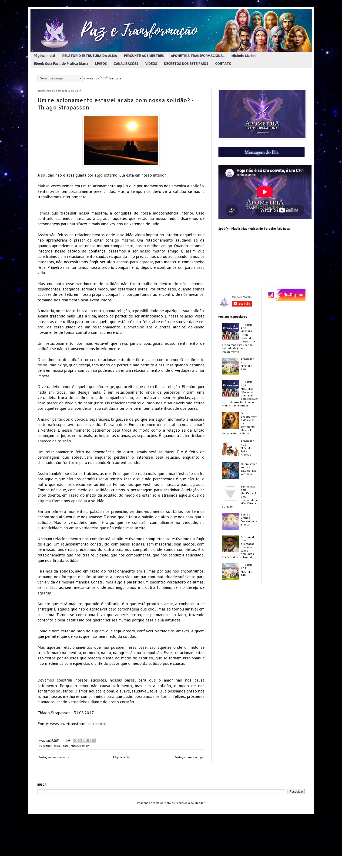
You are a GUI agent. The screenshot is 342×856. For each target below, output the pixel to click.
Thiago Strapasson (79, 745)
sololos (170, 803)
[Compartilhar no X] (84, 740)
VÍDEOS (151, 63)
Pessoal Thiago (60, 745)
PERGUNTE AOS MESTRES (144, 56)
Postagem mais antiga (188, 757)
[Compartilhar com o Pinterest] (93, 740)
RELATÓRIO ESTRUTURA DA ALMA (89, 56)
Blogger (199, 803)
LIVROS (101, 63)
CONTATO (223, 63)
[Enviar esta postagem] (68, 740)
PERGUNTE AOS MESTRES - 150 (247, 364)
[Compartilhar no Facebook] (89, 740)
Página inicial (44, 56)
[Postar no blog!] (80, 740)
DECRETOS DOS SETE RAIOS (186, 63)
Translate (115, 78)
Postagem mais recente (54, 757)
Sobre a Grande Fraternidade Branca (249, 519)
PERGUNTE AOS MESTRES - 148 (247, 570)
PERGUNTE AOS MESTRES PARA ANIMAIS (247, 448)
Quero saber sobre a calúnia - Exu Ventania (249, 469)
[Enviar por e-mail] (75, 740)
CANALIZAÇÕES (126, 63)
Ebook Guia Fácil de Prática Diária (61, 63)
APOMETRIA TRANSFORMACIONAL (198, 56)
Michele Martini (243, 56)
